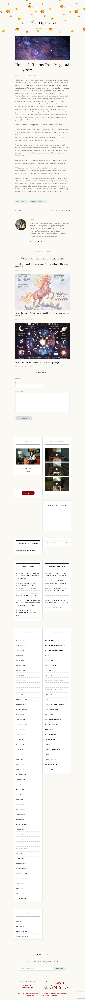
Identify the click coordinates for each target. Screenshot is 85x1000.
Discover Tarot (28, 988)
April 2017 (20, 764)
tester (55, 996)
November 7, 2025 (27, 366)
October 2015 (21, 819)
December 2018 (21, 725)
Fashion (48, 670)
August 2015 (20, 829)
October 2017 (21, 734)
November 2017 (21, 729)
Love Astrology (51, 710)
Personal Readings (59, 993)
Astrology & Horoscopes (55, 645)
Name (17, 383)
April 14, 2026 (25, 270)
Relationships (51, 734)
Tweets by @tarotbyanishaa (25, 551)
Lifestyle (48, 695)
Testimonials (32, 996)
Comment (19, 392)
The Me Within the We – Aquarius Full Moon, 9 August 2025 (28, 612)
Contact (31, 468)
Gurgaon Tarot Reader (54, 680)
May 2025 (19, 655)
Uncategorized (51, 764)
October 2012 (21, 864)
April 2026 (20, 640)
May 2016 (19, 799)
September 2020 (22, 710)
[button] (30, 4)
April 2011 (20, 888)
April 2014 (20, 854)
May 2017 (19, 759)
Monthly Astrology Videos (29, 993)
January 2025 (21, 665)
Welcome (45, 996)
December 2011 (21, 874)
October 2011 (21, 884)
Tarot (47, 744)
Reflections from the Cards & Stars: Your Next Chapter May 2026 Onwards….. (27, 575)
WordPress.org (22, 936)
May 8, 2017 (25, 75)
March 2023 (20, 675)
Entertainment (51, 665)
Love (46, 700)
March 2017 (20, 769)
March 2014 (20, 859)
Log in (18, 921)
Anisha (33, 75)
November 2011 (21, 879)
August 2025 (20, 650)
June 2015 (19, 839)
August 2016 (20, 789)
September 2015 (22, 824)
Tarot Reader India (53, 749)
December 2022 (21, 685)
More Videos (28, 493)
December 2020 (21, 700)
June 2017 (19, 754)
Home (47, 685)
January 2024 (21, 670)
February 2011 (21, 898)
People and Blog (51, 725)
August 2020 (20, 715)
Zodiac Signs (50, 769)
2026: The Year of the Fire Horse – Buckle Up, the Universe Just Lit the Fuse (26, 585)
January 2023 (21, 680)
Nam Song (49, 715)
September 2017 (22, 739)
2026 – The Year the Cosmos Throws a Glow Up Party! (37, 362)
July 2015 (19, 834)
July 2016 (19, 794)
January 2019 (21, 720)
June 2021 (19, 695)
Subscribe (59, 968)
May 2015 (19, 844)
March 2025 (20, 660)
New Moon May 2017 (53, 720)
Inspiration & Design (53, 690)
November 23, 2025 (27, 319)
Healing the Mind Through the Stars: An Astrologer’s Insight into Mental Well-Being (28, 603)
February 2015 (21, 849)
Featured (48, 675)
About (24, 468)
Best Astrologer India (54, 650)
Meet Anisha (56, 608)
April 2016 (20, 804)
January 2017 (21, 779)
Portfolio (49, 729)
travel (47, 754)
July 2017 (19, 749)
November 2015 (21, 814)
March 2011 (20, 893)
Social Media (50, 739)
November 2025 (21, 645)
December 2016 (21, 784)
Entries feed (20, 926)
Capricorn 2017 (21, 201)
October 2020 (21, 705)
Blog (47, 655)
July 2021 (19, 690)
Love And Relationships (54, 705)
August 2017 (20, 744)
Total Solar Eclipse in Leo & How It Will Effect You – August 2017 (56, 590)
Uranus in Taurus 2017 (38, 201)
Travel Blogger (51, 759)
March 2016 (20, 809)
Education (49, 660)
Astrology (49, 640)
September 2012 (22, 869)
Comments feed (22, 931)
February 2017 (21, 774)
